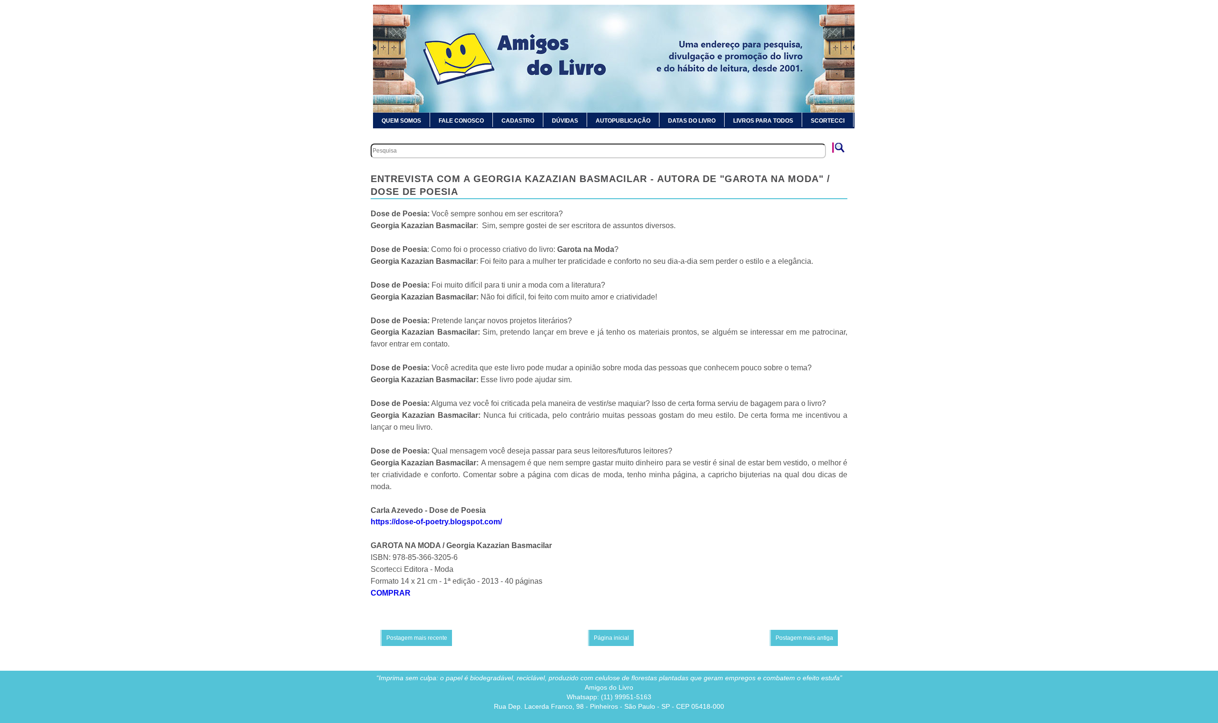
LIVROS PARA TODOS (763, 120)
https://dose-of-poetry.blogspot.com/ (436, 522)
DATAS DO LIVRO (692, 120)
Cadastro (517, 120)
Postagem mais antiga (804, 638)
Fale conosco (461, 120)
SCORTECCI (828, 120)
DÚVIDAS (565, 120)
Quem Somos (401, 120)
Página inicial (611, 638)
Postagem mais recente (416, 638)
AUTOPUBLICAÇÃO (623, 120)
